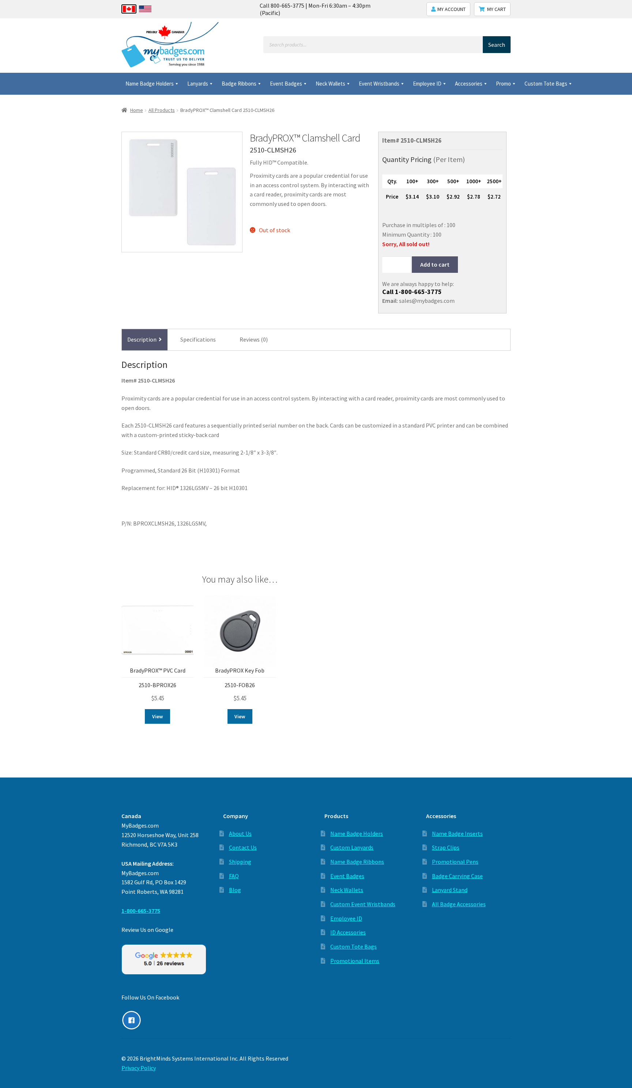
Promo (503, 83)
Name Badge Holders (149, 83)
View (157, 716)
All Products (161, 110)
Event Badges (286, 83)
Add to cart (434, 264)
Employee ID (427, 83)
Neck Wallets (330, 83)
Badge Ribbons (239, 83)
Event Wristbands (379, 83)
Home (136, 110)
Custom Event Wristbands (362, 904)
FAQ (234, 876)
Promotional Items (354, 960)
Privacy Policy (138, 1068)
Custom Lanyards (351, 847)
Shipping (240, 861)
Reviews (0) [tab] (254, 339)
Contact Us (243, 847)
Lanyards (197, 83)
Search (496, 44)
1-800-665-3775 (418, 291)
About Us (240, 833)
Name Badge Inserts (457, 833)
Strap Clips (445, 847)
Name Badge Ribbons (357, 861)
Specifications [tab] (198, 339)
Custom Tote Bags (545, 83)
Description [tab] (142, 339)
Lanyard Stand (449, 889)
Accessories (468, 83)
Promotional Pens (455, 861)
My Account (451, 9)
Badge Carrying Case (457, 876)
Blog (235, 889)
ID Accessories (348, 932)
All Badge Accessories (459, 904)
